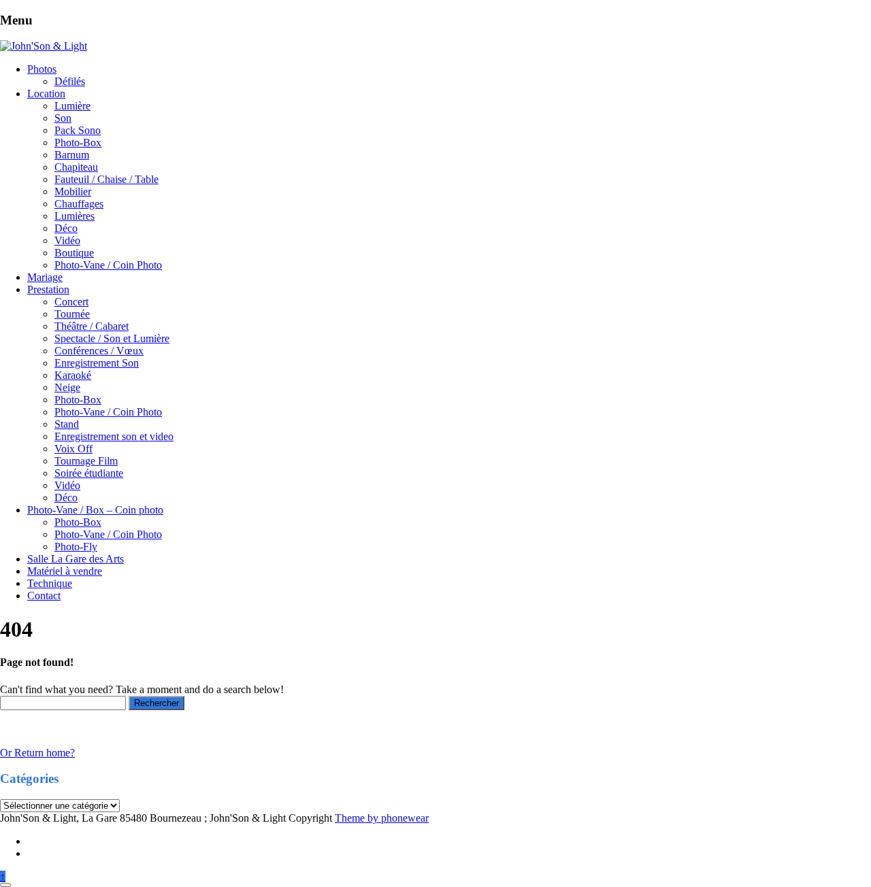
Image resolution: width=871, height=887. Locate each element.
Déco (66, 228)
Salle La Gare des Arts (75, 559)
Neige (67, 387)
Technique (49, 583)
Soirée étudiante (88, 473)
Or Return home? (37, 752)
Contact (44, 595)
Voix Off (73, 448)
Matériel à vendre (64, 571)
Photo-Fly (75, 546)
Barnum (71, 155)
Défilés (69, 81)
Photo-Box (77, 142)
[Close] (5, 885)
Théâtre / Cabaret (91, 326)
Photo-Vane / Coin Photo (108, 265)
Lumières (74, 216)
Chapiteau (76, 167)
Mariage (45, 277)
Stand (66, 424)
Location (46, 93)
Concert (71, 301)
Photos (41, 69)
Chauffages (78, 204)
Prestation (48, 289)
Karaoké (72, 375)
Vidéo (67, 240)
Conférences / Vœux (99, 350)
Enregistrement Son (96, 363)
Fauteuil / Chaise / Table (106, 179)
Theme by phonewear (382, 818)
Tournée (72, 314)
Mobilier (72, 191)
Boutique (74, 252)
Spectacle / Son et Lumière (111, 338)
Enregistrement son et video (114, 436)
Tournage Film (86, 461)
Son (62, 118)
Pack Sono (77, 130)
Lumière (72, 106)
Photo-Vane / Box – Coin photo (95, 510)
